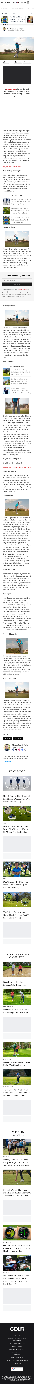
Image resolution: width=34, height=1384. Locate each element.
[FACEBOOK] (13, 749)
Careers (17, 1355)
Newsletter (28, 62)
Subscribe (23, 2)
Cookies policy (17, 1352)
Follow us (19, 62)
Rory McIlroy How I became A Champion (17, 467)
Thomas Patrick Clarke (15, 28)
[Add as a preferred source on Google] (17, 1369)
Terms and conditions (17, 1343)
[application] (17, 74)
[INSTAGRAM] (19, 749)
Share (6, 62)
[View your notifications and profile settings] (14, 2)
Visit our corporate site (24, 1377)
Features (23, 30)
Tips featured (18, 738)
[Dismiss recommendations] (32, 13)
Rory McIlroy (11, 89)
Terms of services (22, 289)
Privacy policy (17, 1346)
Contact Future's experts (17, 1338)
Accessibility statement (17, 1349)
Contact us (17, 1341)
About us (17, 1335)
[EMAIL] (25, 749)
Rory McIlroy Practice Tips (12, 167)
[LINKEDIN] (22, 749)
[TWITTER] (16, 749)
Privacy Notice (24, 291)
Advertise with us (17, 1357)
